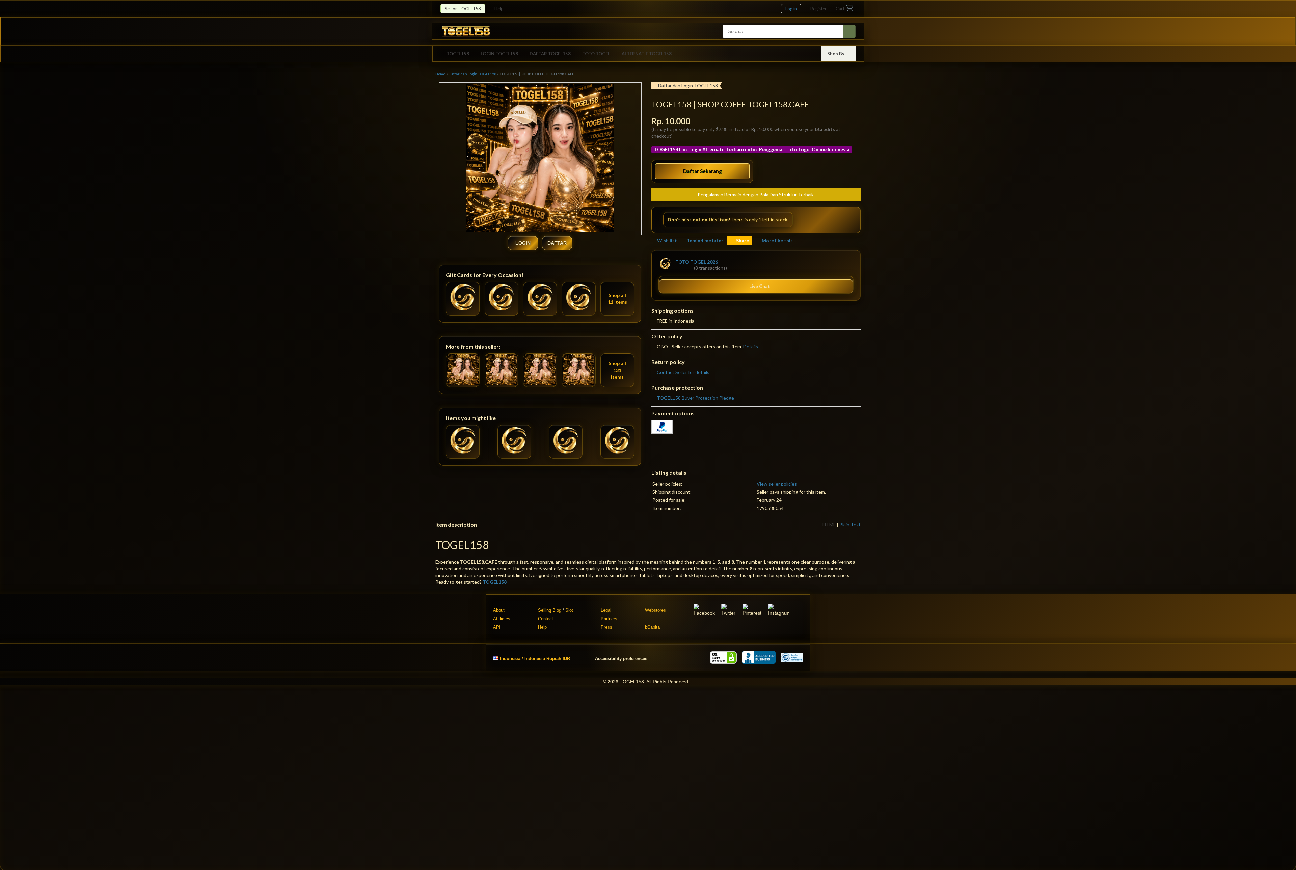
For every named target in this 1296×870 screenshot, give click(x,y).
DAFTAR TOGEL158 (550, 53)
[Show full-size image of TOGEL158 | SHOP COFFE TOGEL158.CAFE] (540, 159)
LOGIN (523, 243)
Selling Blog (549, 610)
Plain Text (850, 524)
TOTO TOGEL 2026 (696, 262)
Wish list (667, 240)
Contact (545, 618)
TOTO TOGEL (596, 53)
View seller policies (777, 484)
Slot (569, 610)
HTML (829, 524)
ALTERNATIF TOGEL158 (647, 53)
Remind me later (704, 240)
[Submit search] (849, 31)
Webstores (655, 610)
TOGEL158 (458, 53)
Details (750, 346)
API (497, 627)
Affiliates (501, 618)
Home (440, 74)
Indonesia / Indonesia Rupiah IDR (535, 658)
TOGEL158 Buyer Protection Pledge (695, 398)
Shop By (836, 53)
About (499, 610)
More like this (777, 240)
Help (499, 8)
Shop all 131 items (617, 370)
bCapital (653, 627)
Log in (791, 8)
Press (606, 627)
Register (818, 8)
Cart (840, 8)
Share (742, 240)
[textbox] (783, 31)
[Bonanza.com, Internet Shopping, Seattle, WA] (759, 657)
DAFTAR (557, 243)
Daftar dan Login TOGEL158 (472, 74)
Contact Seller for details (683, 372)
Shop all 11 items (617, 298)
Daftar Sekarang (702, 171)
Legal (606, 610)
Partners (609, 618)
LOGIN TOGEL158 (499, 53)
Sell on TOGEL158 (463, 8)
